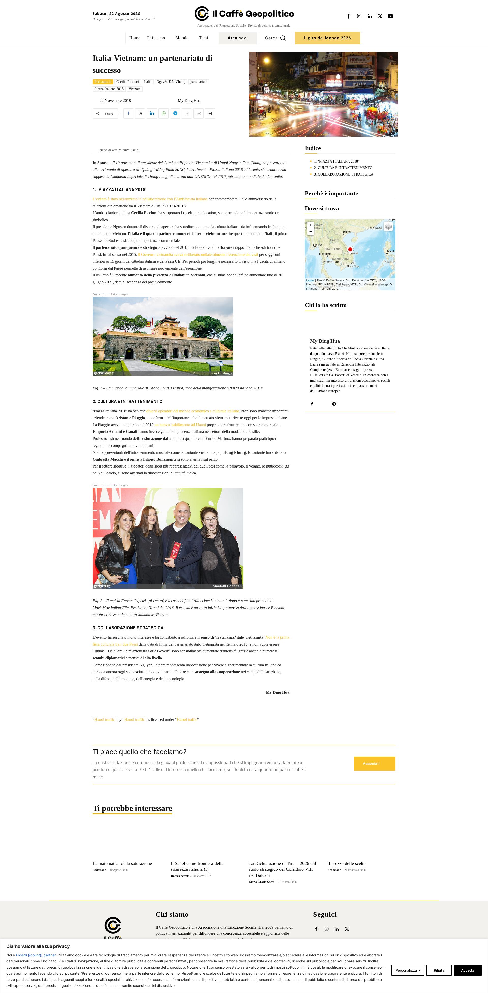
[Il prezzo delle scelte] (361, 841)
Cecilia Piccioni (127, 82)
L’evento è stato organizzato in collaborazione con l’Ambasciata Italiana (150, 199)
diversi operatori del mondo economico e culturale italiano (192, 411)
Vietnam (135, 89)
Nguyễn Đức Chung (171, 82)
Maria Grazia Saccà (261, 882)
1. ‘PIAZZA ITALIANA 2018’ (336, 161)
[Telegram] (175, 113)
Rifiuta (439, 970)
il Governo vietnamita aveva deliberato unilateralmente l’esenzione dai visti (198, 254)
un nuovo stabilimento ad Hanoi (180, 424)
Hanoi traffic (258, 134)
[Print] (210, 113)
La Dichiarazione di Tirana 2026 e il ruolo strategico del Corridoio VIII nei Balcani (282, 869)
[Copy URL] (187, 113)
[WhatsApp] (163, 113)
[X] (380, 16)
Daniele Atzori (180, 876)
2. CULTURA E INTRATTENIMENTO (343, 168)
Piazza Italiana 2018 (109, 89)
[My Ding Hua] (174, 100)
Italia (147, 82)
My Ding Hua (189, 101)
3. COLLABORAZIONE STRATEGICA (343, 174)
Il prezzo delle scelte (346, 863)
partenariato (198, 82)
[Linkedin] (369, 16)
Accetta (467, 970)
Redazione (99, 870)
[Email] (198, 113)
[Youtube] (390, 16)
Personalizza (406, 970)
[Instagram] (359, 16)
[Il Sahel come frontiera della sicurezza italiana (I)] (205, 841)
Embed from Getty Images (110, 294)
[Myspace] (327, 403)
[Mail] (319, 403)
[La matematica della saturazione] (127, 841)
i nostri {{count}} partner (36, 955)
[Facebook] (349, 16)
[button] (275, 38)
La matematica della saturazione (122, 863)
